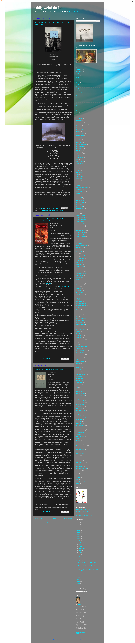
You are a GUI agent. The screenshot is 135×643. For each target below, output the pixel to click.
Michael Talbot (79, 326)
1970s (77, 88)
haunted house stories (81, 270)
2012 (78, 583)
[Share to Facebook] (66, 208)
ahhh (77, 127)
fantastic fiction (79, 206)
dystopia (78, 193)
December (81, 542)
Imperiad (78, 286)
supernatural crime (80, 425)
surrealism (78, 434)
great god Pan (79, 262)
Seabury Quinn (79, 391)
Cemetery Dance (80, 161)
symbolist (78, 438)
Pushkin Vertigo (79, 380)
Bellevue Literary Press (81, 144)
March (80, 560)
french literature (80, 247)
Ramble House (79, 382)
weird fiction (79, 475)
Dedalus (78, 185)
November (81, 544)
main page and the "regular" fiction (84, 515)
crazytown (78, 170)
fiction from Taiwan (80, 236)
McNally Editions (80, 320)
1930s (77, 81)
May (80, 556)
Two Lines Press (80, 453)
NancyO (79, 604)
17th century (79, 69)
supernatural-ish (80, 432)
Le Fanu (78, 307)
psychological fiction (81, 369)
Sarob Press (79, 386)
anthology (44, 210)
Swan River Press (80, 436)
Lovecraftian (79, 314)
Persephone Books (80, 361)
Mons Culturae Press (81, 329)
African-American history (82, 124)
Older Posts (68, 518)
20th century (79, 118)
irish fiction (78, 288)
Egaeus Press (79, 198)
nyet (77, 342)
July (80, 552)
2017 (77, 101)
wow (77, 479)
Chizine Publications (81, 165)
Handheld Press (80, 266)
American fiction (80, 135)
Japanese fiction (80, 292)
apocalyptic (78, 140)
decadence (78, 183)
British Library (79, 153)
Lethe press (79, 313)
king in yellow (79, 298)
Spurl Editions (79, 408)
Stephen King (79, 412)
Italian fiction (79, 290)
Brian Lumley (79, 150)
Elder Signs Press (80, 202)
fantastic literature (80, 208)
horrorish (78, 281)
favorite (77, 213)
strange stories (79, 419)
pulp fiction (78, 371)
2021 (77, 109)
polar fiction (78, 365)
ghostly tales (79, 251)
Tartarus (78, 442)
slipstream (78, 397)
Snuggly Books (79, 399)
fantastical (78, 210)
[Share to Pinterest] (67, 208)
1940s (77, 82)
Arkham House (79, 142)
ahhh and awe (79, 129)
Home (54, 518)
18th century (79, 71)
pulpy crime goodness (81, 374)
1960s (77, 86)
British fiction (79, 152)
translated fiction (80, 449)
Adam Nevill (79, 120)
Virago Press (79, 470)
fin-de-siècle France (81, 238)
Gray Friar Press (80, 258)
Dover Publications (80, 191)
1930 (77, 79)
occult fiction (79, 348)
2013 (77, 94)
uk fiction (78, 455)
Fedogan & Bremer (80, 215)
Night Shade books (80, 339)
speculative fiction (80, 404)
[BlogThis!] (63, 208)
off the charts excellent (81, 350)
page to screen (79, 357)
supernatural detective (81, 427)
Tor (76, 447)
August (80, 550)
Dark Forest (48, 283)
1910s (77, 75)
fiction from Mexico (80, 232)
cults (77, 174)
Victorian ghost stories (81, 468)
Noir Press (78, 341)
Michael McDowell (80, 324)
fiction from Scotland (81, 234)
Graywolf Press (79, 260)
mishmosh (78, 328)
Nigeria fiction (79, 337)
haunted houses (80, 271)
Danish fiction (79, 178)
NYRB (77, 344)
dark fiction (44, 514)
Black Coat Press (80, 146)
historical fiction (79, 275)
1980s (77, 90)
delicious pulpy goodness (62, 361)
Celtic (77, 159)
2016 (40, 210)
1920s (77, 77)
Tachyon (78, 440)
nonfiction (78, 513)
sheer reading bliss (80, 395)
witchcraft (78, 477)
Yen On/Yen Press (80, 481)
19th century (79, 92)
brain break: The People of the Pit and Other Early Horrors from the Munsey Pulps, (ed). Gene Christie (53, 220)
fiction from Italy (80, 228)
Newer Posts (39, 518)
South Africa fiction (80, 400)
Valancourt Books (58, 210)
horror (77, 279)
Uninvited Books (80, 458)
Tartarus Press (79, 444)
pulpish (77, 372)
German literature (52, 514)
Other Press (79, 356)
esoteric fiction (79, 204)
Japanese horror (80, 294)
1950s (77, 84)
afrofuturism (79, 125)
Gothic (77, 256)
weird (77, 473)
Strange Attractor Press (81, 414)
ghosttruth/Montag (80, 255)
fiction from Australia (81, 219)
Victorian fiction (79, 466)
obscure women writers (81, 346)
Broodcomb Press (80, 155)
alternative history (80, 133)
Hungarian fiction (80, 283)
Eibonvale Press (80, 200)
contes (77, 168)
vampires (78, 464)
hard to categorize (80, 268)
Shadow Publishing (80, 393)
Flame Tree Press (80, 240)
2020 (77, 107)
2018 (77, 103)
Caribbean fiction (80, 157)
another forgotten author (82, 137)
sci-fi (77, 387)
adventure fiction (80, 122)
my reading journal (74, 11)
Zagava (77, 483)
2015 (77, 97)
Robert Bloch (79, 384)
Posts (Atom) (44, 522)
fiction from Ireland (80, 226)
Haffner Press (79, 264)
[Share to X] (64, 208)
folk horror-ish (79, 243)
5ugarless (72, 639)
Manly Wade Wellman (81, 318)
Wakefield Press (80, 472)
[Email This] (61, 208)
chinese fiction (79, 163)
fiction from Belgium (80, 223)
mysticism (78, 331)
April (80, 558)
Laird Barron (79, 301)
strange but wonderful (81, 417)
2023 (77, 112)
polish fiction (79, 367)
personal (78, 363)
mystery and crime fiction (82, 511)
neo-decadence (79, 335)
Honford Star (79, 277)
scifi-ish (77, 389)
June (80, 554)
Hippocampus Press (81, 273)
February (81, 573)
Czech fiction (79, 176)
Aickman (78, 131)
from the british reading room (83, 509)
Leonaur (78, 311)
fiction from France (80, 225)
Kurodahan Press (80, 299)
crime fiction (79, 172)
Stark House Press (80, 410)
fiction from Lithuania (81, 230)
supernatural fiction (80, 429)
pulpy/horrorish (79, 376)
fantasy (77, 211)
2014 (77, 95)
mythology (78, 333)
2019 (77, 105)
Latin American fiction (81, 303)
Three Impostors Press (81, 445)
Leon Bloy (78, 309)
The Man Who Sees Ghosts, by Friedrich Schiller (49, 369)
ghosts (77, 253)
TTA (77, 451)
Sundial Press (79, 423)
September (81, 548)
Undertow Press (80, 457)
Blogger (84, 639)
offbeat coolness (80, 352)
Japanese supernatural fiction (83, 296)
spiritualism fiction (80, 406)
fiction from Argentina (81, 217)
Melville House (79, 322)
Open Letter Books (80, 354)
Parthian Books (79, 359)
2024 (77, 114)
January (81, 575)
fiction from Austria (80, 221)
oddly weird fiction (48, 7)
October (81, 546)
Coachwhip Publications (81, 167)
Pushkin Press (60, 514)
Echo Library (79, 197)
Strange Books (79, 415)
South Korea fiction (80, 402)
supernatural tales (80, 430)
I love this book (79, 284)
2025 (77, 116)
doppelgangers (79, 189)
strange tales (50, 210)
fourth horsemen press (81, 245)
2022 (77, 110)
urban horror (79, 460)
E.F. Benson (79, 195)
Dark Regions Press (81, 182)
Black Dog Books (51, 361)
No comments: (55, 208)
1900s (77, 73)
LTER (77, 316)
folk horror (78, 241)
